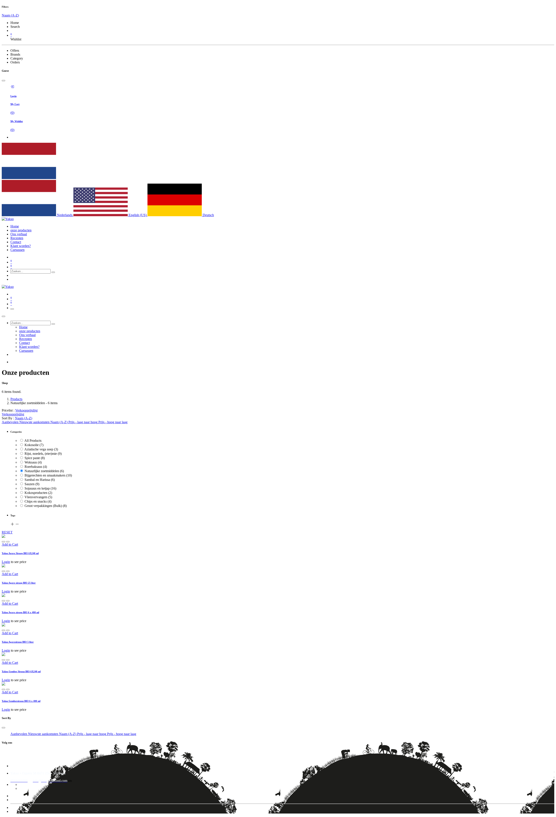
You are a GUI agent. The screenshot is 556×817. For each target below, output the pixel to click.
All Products (32, 440)
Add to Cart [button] (10, 544)
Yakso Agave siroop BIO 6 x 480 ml (20, 612)
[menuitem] (14, 226)
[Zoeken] (53, 272)
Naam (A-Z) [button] (10, 15)
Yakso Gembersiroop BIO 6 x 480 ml (21, 701)
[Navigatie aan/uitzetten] (12, 309)
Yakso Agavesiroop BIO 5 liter (18, 642)
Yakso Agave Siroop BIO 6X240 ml (20, 553)
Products (16, 399)
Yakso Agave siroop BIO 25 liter (19, 582)
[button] (23, 418)
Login (6, 562)
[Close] (3, 80)
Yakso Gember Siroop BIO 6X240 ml (21, 671)
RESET (7, 532)
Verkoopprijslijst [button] (26, 410)
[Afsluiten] (3, 316)
